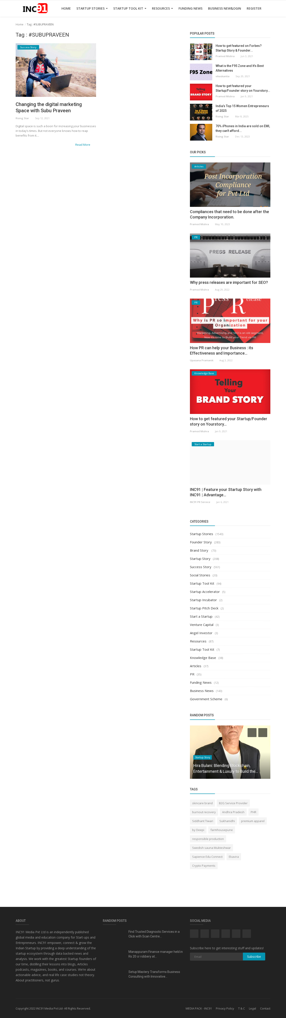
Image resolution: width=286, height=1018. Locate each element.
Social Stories (200, 575)
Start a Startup (201, 616)
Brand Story (199, 550)
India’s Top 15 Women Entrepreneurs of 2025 (242, 108)
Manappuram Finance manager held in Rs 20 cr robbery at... (155, 954)
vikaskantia (222, 76)
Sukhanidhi (227, 821)
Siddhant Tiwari (202, 821)
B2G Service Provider (233, 803)
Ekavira (234, 857)
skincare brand (202, 803)
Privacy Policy (225, 1008)
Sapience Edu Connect (207, 857)
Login (236, 8)
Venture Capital (201, 624)
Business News (220, 8)
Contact (265, 1008)
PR (192, 674)
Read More (83, 145)
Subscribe (254, 956)
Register (254, 8)
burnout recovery (204, 812)
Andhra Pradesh (233, 812)
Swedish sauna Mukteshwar (211, 848)
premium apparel (253, 821)
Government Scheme (206, 699)
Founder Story (201, 542)
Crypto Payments (203, 866)
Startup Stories (90, 8)
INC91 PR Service (200, 502)
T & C (241, 1008)
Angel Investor (201, 633)
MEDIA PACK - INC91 (199, 1008)
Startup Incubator (203, 600)
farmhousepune (221, 830)
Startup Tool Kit (128, 8)
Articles (195, 666)
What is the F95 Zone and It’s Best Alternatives (240, 68)
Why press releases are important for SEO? (229, 282)
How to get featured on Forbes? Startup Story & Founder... (239, 48)
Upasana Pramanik (201, 360)
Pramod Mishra (225, 56)
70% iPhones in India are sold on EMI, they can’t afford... (243, 128)
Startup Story (200, 558)
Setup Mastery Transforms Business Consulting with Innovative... (154, 974)
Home (66, 8)
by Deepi (198, 830)
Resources (161, 8)
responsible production (208, 839)
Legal (252, 1008)
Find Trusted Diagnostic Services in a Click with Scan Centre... (154, 934)
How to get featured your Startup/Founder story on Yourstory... (243, 88)
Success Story (200, 567)
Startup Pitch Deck (204, 608)
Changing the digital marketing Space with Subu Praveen (49, 107)
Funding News (190, 8)
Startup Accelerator (205, 591)
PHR (253, 812)
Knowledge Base (203, 657)
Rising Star (22, 118)
